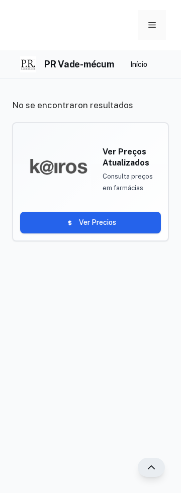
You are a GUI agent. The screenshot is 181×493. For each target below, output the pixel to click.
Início (138, 64)
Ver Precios (97, 222)
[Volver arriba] (151, 467)
